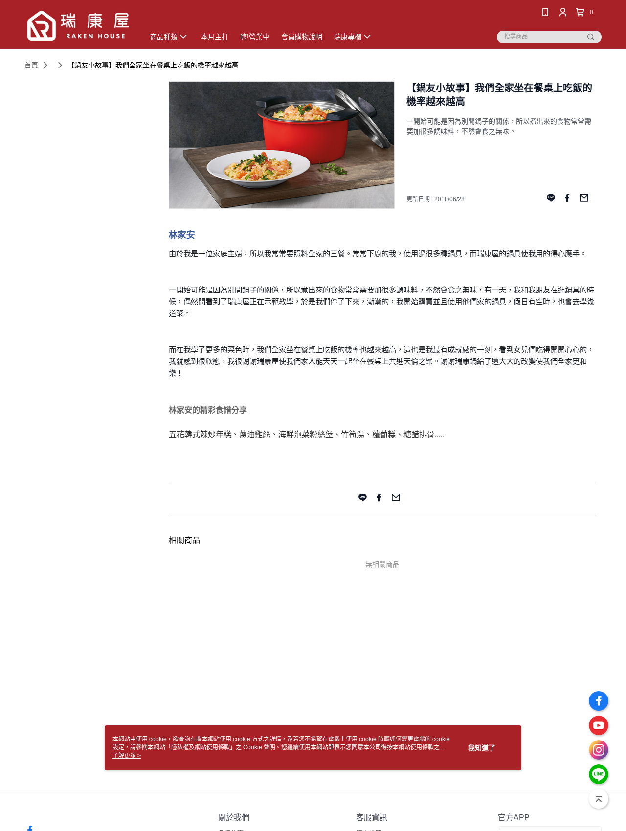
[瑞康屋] (78, 26)
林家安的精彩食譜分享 (208, 410)
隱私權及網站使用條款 (200, 747)
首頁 (31, 65)
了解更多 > (126, 755)
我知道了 (481, 748)
